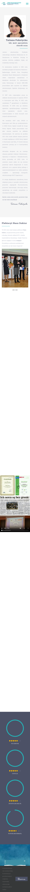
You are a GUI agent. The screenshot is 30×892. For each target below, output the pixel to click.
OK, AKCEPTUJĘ (21, 879)
